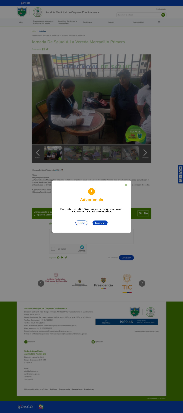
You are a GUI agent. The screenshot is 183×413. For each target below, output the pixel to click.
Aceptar (81, 223)
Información (100, 223)
